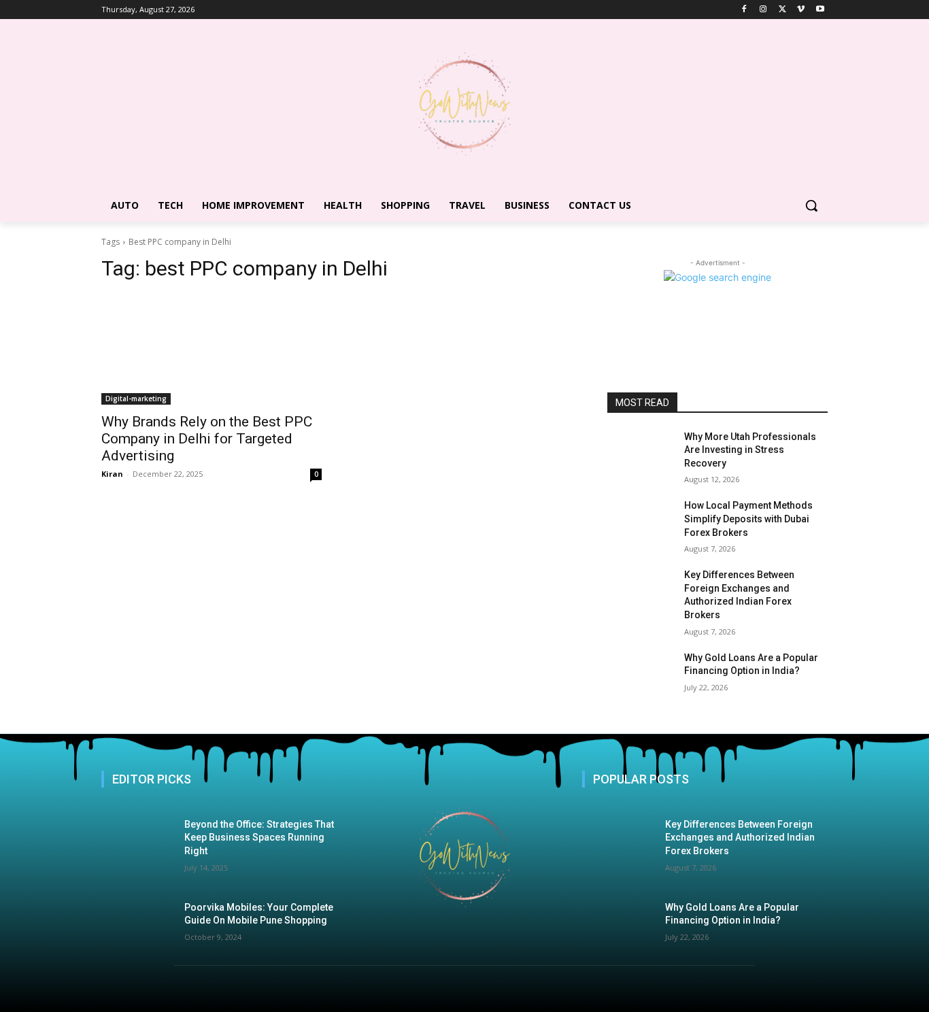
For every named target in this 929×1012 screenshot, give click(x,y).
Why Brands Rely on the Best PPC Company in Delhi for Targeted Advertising (206, 439)
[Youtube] (820, 10)
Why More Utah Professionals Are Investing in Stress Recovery (750, 450)
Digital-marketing (136, 398)
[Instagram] (763, 10)
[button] (811, 205)
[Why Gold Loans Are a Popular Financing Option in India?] (640, 675)
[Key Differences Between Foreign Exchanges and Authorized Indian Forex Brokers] (640, 592)
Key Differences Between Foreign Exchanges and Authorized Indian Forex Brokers (740, 837)
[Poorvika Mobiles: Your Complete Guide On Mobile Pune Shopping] (143, 920)
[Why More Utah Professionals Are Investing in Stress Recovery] (640, 454)
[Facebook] (744, 10)
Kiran (112, 474)
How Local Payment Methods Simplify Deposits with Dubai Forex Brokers (748, 518)
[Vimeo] (801, 10)
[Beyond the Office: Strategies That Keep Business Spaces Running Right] (143, 844)
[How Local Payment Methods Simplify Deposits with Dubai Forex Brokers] (640, 522)
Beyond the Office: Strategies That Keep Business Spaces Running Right (259, 837)
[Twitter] (782, 10)
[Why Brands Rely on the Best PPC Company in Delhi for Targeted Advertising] (211, 349)
